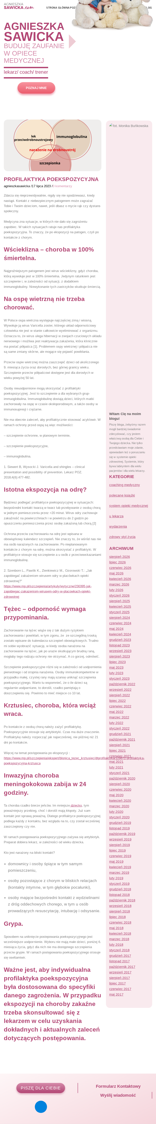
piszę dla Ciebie (41, 1088)
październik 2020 (122, 778)
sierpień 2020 (119, 784)
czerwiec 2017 (120, 989)
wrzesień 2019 (120, 839)
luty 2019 (116, 878)
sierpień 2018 (119, 911)
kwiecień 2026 (120, 579)
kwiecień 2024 (120, 634)
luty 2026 (116, 590)
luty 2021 (116, 767)
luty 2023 (116, 673)
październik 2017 (122, 967)
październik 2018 (122, 900)
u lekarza (116, 516)
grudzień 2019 (120, 823)
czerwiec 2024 (120, 623)
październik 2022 (122, 684)
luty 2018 (116, 945)
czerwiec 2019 (120, 856)
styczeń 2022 (119, 728)
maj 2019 (116, 861)
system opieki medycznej (128, 506)
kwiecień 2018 (120, 933)
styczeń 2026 (119, 595)
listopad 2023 (119, 645)
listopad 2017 (119, 961)
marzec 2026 (119, 584)
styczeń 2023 (119, 679)
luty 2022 (116, 723)
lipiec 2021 (117, 751)
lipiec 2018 (117, 917)
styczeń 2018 (119, 950)
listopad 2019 (119, 828)
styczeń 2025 (119, 612)
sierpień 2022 (119, 695)
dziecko (76, 805)
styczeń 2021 (119, 773)
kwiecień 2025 (120, 607)
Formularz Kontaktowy (117, 1086)
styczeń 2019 (119, 884)
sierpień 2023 (119, 656)
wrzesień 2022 (120, 690)
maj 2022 (116, 712)
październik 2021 (122, 739)
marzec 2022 (119, 717)
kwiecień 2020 (120, 801)
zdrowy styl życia (122, 537)
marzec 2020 (119, 806)
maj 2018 (116, 928)
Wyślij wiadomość (117, 1095)
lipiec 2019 (117, 850)
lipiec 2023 (117, 662)
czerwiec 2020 (120, 789)
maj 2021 (116, 762)
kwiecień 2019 (120, 867)
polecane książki (122, 495)
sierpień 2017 (119, 978)
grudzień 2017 (120, 956)
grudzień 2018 (120, 889)
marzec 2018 (119, 939)
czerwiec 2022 (120, 706)
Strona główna (58, 7)
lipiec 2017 (117, 983)
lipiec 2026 (117, 562)
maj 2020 (116, 795)
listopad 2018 (119, 895)
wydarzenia (118, 526)
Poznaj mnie (36, 88)
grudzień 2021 (120, 734)
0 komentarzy (62, 186)
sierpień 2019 (119, 845)
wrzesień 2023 (120, 651)
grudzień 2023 (120, 640)
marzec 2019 (119, 873)
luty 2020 (116, 812)
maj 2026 (116, 573)
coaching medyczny (124, 485)
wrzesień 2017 (120, 972)
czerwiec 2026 (120, 568)
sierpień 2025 (119, 601)
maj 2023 (116, 667)
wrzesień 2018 (120, 906)
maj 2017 (116, 994)
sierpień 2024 (119, 618)
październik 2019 (122, 834)
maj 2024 (116, 629)
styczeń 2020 (119, 817)
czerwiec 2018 (120, 922)
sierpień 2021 (119, 745)
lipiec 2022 (117, 701)
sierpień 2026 (119, 557)
